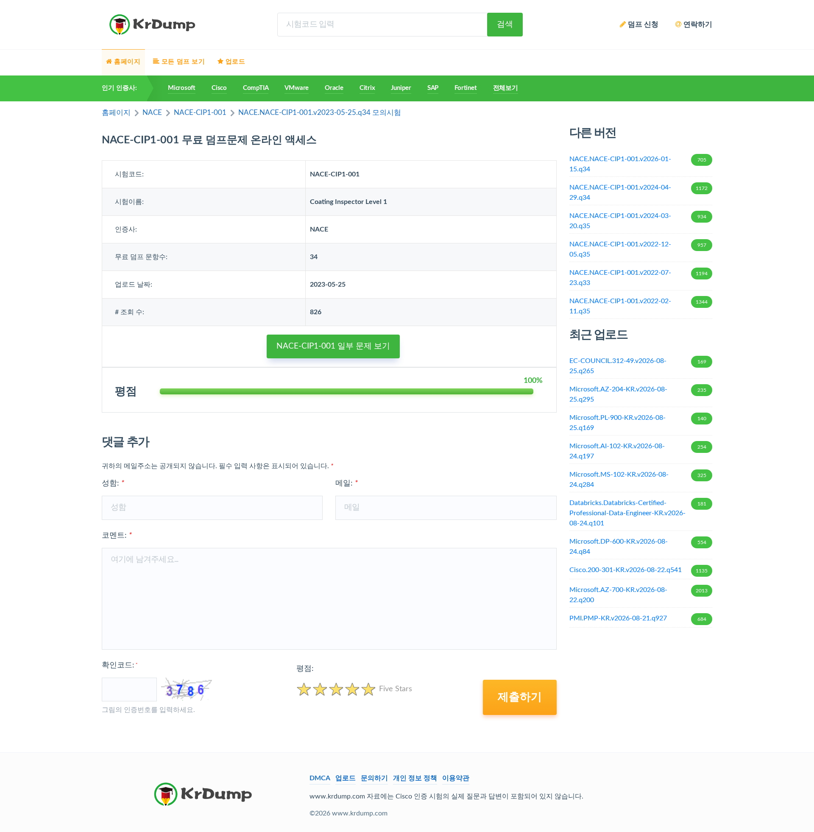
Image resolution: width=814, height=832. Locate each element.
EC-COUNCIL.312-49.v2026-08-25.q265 (637, 365)
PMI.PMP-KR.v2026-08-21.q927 (637, 618)
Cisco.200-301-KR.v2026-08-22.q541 (638, 570)
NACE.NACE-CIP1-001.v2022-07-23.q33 (638, 277)
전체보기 (505, 88)
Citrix (367, 88)
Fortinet (465, 88)
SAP (432, 88)
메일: (346, 483)
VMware (296, 88)
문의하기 (374, 778)
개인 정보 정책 (415, 778)
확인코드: (119, 665)
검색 (505, 24)
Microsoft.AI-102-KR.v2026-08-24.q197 (637, 451)
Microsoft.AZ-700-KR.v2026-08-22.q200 (638, 594)
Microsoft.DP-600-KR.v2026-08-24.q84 (637, 546)
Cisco (219, 88)
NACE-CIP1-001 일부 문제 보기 (333, 346)
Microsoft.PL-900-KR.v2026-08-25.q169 (637, 422)
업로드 (345, 778)
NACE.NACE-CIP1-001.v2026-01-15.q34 (637, 164)
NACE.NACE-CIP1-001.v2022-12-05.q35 (637, 249)
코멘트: (117, 535)
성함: (113, 483)
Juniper (401, 88)
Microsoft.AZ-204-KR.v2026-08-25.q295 (637, 394)
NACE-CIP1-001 (200, 112)
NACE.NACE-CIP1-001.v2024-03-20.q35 (637, 220)
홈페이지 (116, 112)
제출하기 (520, 697)
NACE (152, 112)
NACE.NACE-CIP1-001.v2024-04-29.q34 (638, 192)
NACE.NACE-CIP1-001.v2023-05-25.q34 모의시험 (319, 112)
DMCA (319, 778)
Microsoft (181, 88)
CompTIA (255, 88)
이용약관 (455, 778)
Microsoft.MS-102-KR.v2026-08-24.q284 (637, 479)
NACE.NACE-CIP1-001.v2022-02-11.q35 (638, 306)
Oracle (334, 88)
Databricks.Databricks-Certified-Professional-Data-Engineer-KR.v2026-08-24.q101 (637, 513)
